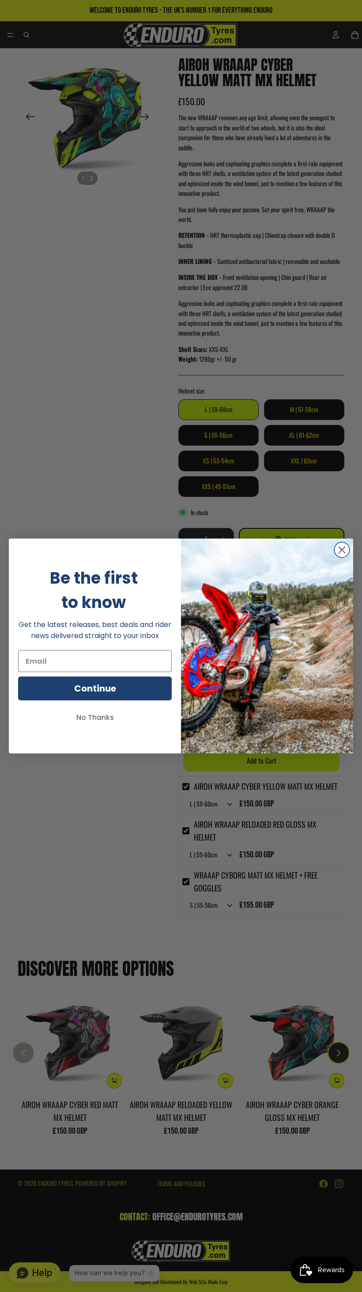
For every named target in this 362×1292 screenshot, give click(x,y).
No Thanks (95, 717)
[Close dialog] (342, 550)
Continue (95, 688)
